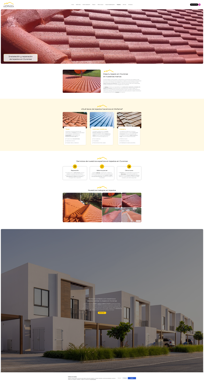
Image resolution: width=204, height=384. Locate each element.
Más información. (93, 379)
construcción (68, 135)
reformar (98, 172)
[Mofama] (8, 4)
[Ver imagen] (82, 207)
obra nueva (123, 173)
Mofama (106, 87)
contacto (117, 92)
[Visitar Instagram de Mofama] (199, 5)
